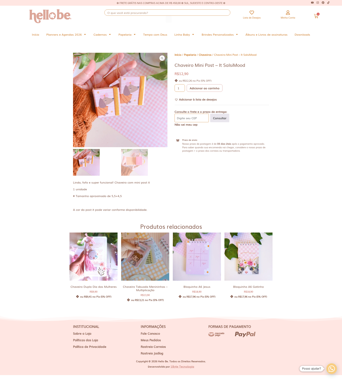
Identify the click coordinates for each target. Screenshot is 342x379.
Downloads (302, 34)
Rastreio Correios (153, 346)
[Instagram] (317, 2)
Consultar (219, 118)
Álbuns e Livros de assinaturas (266, 34)
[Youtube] (312, 2)
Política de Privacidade (89, 346)
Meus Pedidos (151, 340)
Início (35, 34)
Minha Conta (288, 17)
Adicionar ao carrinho (204, 88)
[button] (196, 99)
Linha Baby (182, 34)
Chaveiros (205, 54)
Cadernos (100, 34)
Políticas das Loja (85, 340)
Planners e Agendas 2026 (64, 34)
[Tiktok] (328, 2)
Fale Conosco (150, 333)
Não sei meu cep (186, 124)
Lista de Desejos (252, 17)
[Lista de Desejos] (252, 12)
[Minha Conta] (288, 12)
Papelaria (124, 34)
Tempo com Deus (155, 34)
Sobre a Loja (82, 333)
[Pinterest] (323, 2)
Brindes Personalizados (218, 34)
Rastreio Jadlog (152, 353)
